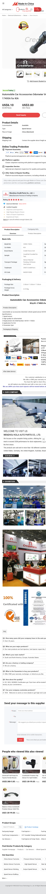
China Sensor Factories (11, 859)
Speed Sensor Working (11, 869)
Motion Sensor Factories (12, 864)
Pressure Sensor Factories (32, 859)
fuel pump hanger (8, 831)
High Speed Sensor (30, 864)
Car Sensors (6, 839)
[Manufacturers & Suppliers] (23, 4)
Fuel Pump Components (10, 835)
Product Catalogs (32, 827)
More (4, 878)
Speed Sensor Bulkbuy (11, 874)
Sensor (25, 15)
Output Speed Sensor (30, 869)
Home (4, 15)
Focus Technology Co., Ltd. (27, 885)
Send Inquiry (21, 115)
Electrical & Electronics (14, 15)
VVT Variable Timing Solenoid (31, 835)
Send (20, 740)
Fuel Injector (26, 831)
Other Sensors (34, 15)
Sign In (5, 220)
